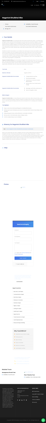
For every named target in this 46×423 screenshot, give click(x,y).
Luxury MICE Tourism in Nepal (37, 394)
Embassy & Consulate (18, 300)
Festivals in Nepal (17, 302)
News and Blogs (35, 396)
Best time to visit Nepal (18, 291)
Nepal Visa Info (17, 314)
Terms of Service (25, 252)
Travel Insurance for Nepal (19, 317)
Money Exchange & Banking (19, 322)
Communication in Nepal (19, 294)
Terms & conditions (36, 399)
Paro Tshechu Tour (29, 375)
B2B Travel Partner (35, 391)
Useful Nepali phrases (18, 319)
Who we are (34, 402)
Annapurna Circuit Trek (8, 372)
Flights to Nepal (17, 305)
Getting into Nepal (17, 308)
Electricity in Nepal (17, 297)
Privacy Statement (19, 254)
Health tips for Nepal (18, 311)
